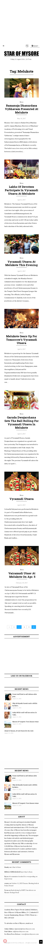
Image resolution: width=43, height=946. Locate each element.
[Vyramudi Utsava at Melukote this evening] (21, 253)
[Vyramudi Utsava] (21, 490)
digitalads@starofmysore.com (24, 929)
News (21, 102)
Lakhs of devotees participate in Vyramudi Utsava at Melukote (21, 190)
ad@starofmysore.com (20, 931)
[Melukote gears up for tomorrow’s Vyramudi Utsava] (21, 328)
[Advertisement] (21, 21)
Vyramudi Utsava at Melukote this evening (21, 263)
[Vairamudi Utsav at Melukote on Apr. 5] (22, 565)
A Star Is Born (16, 867)
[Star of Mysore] (21, 54)
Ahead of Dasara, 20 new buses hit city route (18, 731)
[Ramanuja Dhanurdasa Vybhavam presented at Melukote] (21, 97)
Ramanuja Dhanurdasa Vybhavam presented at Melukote (21, 109)
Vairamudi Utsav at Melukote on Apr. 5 (21, 575)
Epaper (35, 46)
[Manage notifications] (5, 941)
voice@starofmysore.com (30, 934)
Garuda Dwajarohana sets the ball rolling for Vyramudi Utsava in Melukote (21, 422)
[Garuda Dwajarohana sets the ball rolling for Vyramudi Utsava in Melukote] (21, 409)
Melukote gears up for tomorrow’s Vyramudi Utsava (21, 339)
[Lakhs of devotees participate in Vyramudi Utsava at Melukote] (21, 178)
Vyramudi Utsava (22, 499)
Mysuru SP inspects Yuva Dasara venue (25, 722)
